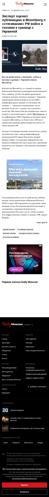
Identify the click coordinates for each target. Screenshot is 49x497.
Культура (6, 342)
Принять (24, 485)
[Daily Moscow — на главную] (12, 324)
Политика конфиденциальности (35, 368)
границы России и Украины (29, 233)
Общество (6, 350)
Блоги (4, 358)
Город (4, 339)
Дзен (6, 442)
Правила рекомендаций (36, 374)
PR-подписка (7, 371)
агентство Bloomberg (11, 237)
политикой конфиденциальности (24, 478)
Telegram (16, 442)
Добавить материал (38, 386)
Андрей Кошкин (9, 229)
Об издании (31, 339)
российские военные (25, 229)
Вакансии (30, 346)
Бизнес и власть (9, 346)
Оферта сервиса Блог (35, 378)
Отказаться (24, 492)
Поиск (4, 389)
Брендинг (6, 392)
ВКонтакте (28, 442)
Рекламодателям (9, 367)
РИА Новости (38, 114)
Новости (5, 10)
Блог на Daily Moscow (11, 379)
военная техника (9, 233)
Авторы (29, 342)
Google (40, 442)
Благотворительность (35, 350)
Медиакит (6, 375)
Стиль (4, 354)
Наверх (27, 325)
